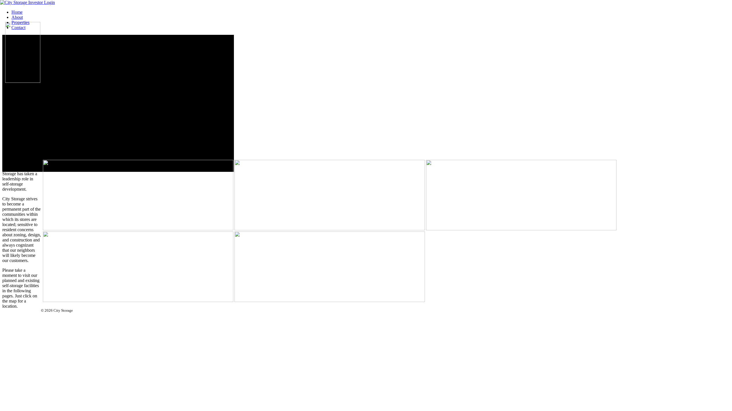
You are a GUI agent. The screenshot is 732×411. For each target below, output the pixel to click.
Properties (20, 22)
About (17, 17)
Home (17, 12)
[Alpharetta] (169, 101)
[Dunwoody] (169, 105)
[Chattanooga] (169, 97)
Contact (18, 27)
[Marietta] (169, 110)
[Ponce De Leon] (169, 114)
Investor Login (41, 2)
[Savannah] (169, 118)
